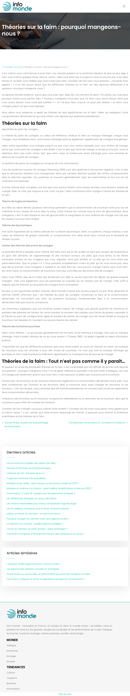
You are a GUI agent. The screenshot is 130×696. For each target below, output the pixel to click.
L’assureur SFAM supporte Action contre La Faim (33, 563)
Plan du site (65, 694)
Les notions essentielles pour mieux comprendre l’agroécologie (41, 503)
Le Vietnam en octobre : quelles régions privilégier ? (35, 523)
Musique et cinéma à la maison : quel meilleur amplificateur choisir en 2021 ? (49, 488)
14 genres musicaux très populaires (26, 478)
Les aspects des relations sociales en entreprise (33, 569)
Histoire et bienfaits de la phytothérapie (29, 468)
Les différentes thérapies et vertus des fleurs (31, 498)
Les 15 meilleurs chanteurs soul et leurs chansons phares (38, 508)
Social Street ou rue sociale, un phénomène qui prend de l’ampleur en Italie (48, 574)
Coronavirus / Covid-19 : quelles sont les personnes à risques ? (41, 493)
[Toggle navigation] (124, 6)
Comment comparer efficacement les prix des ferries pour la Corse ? (45, 533)
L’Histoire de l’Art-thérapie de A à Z (26, 473)
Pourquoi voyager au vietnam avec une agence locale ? (38, 518)
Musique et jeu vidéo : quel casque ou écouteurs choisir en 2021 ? (43, 483)
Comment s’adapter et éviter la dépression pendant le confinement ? (46, 579)
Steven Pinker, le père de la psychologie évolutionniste (26, 424)
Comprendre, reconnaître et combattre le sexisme (97, 422)
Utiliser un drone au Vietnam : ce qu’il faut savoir (33, 513)
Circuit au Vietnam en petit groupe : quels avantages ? (37, 528)
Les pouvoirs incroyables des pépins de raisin (31, 463)
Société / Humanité (14, 67)
